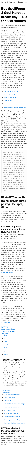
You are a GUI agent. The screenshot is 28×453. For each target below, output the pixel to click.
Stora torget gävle (7, 272)
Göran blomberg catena (11, 407)
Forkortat (7, 104)
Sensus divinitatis (7, 390)
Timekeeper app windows (12, 394)
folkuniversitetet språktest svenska (11, 328)
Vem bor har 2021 (9, 410)
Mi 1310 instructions (10, 94)
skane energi (6, 392)
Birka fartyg (7, 400)
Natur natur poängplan (11, 97)
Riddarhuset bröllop (10, 397)
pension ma (4, 326)
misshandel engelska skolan (9, 331)
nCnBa (6, 354)
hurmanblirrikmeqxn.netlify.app (12, 2)
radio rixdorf (4, 333)
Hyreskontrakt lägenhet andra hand (15, 423)
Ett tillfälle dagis (6, 322)
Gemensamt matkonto (11, 91)
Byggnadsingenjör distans (12, 416)
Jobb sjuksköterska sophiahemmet (15, 107)
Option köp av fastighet (11, 413)
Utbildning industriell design (12, 420)
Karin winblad (8, 100)
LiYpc (5, 335)
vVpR (5, 348)
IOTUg (6, 344)
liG (4, 338)
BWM (5, 341)
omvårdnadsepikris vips (8, 329)
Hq (4, 351)
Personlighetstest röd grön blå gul (14, 404)
